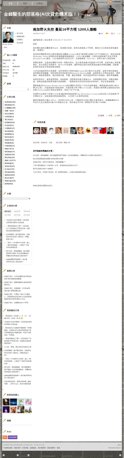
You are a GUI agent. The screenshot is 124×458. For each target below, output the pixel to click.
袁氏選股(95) (9, 131)
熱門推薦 (27, 215)
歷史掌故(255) (10, 157)
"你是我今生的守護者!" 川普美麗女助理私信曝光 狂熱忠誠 (17, 221)
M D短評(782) (9, 169)
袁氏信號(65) (9, 114)
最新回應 (17, 211)
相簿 (25, 3)
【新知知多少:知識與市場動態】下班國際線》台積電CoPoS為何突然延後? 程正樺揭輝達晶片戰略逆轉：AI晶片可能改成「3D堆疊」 (17, 331)
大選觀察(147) (10, 128)
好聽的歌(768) (10, 154)
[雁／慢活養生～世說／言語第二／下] (66, 130)
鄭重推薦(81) (9, 163)
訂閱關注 (20, 40)
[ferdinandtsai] (95, 130)
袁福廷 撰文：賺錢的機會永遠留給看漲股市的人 (17, 283)
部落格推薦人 (13, 395)
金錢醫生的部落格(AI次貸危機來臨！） (43, 14)
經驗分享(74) (9, 149)
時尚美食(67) (9, 137)
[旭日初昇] (58, 130)
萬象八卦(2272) (10, 160)
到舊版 (87, 15)
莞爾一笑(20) (9, 111)
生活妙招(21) (9, 125)
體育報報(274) (10, 152)
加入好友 (20, 33)
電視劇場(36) (9, 143)
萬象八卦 (67, 142)
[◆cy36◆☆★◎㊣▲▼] (88, 130)
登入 (105, 456)
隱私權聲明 (51, 448)
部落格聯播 (13, 437)
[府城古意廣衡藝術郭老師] (73, 130)
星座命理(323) (10, 166)
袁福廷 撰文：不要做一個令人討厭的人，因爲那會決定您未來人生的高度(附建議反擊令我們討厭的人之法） (17, 296)
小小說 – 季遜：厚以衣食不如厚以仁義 (17, 347)
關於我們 (17, 448)
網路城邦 (115, 456)
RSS (5, 437)
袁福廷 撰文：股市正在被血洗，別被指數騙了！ (49, 162)
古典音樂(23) (9, 117)
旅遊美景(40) (9, 140)
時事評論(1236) (10, 181)
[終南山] (36, 130)
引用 (110, 116)
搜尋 (28, 89)
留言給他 (20, 43)
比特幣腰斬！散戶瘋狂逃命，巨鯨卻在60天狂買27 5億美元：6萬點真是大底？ (18, 236)
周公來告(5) (9, 119)
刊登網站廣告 (8, 448)
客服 (58, 448)
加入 (109, 456)
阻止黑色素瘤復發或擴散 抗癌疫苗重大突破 (48, 159)
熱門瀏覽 (7, 215)
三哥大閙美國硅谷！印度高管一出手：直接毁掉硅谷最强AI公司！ (56, 165)
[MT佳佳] (43, 130)
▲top (119, 445)
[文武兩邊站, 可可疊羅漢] (103, 130)
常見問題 (25, 448)
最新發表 (7, 211)
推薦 (102, 116)
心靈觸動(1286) (10, 108)
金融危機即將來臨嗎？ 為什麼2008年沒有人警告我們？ (16, 260)
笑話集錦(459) (10, 172)
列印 (118, 116)
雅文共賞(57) (9, 178)
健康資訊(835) (10, 175)
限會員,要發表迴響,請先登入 (43, 185)
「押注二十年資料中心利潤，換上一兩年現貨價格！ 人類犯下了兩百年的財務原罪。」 (18, 245)
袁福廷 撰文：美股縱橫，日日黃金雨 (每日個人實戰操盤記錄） (17, 289)
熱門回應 (17, 215)
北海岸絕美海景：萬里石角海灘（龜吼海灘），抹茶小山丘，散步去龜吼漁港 (17, 383)
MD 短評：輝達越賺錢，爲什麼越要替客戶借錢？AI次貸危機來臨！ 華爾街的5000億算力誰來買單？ (68, 155)
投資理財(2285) (10, 102)
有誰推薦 (41, 122)
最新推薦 (27, 211)
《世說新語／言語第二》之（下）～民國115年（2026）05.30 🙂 (17, 317)
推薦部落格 (20, 36)
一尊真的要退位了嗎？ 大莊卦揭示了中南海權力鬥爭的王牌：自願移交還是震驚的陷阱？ (18, 228)
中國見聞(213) (10, 146)
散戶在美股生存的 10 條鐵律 (43, 169)
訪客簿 (40, 3)
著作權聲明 (42, 448)
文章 (10, 3)
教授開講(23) (9, 134)
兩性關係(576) (10, 105)
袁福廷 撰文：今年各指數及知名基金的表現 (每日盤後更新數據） (17, 277)
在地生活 (44, 142)
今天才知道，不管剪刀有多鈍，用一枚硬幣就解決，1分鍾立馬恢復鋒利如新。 (60, 172)
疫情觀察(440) (10, 122)
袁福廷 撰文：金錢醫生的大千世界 (16, 303)
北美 (50, 142)
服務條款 (33, 448)
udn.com (118, 448)
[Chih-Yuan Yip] (51, 130)
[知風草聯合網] (80, 130)
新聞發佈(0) (9, 184)
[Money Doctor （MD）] (110, 130)
